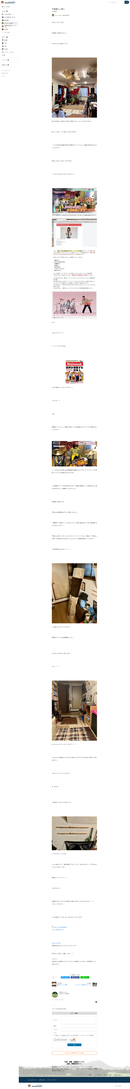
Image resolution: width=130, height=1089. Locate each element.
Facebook (76, 977)
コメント (55, 1020)
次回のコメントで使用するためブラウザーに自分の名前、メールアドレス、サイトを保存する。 (75, 1035)
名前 (55, 1025)
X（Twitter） (66, 977)
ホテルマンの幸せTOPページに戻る (74, 1053)
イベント (4, 60)
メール (55, 1029)
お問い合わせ (42, 1080)
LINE (85, 977)
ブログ (3, 11)
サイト (55, 1032)
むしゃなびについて (32, 1080)
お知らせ (4, 65)
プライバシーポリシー (52, 1080)
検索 (127, 2)
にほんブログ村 (56, 943)
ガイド (3, 37)
